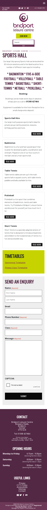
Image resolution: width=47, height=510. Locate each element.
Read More (37, 133)
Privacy (22, 483)
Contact (22, 491)
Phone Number (16, 317)
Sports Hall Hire (12, 118)
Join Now (23, 36)
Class (11, 328)
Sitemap (22, 489)
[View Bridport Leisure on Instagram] (28, 8)
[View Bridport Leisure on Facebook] (25, 8)
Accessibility (22, 487)
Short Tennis (11, 226)
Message (13, 338)
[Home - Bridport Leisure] (23, 22)
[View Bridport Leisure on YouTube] (19, 8)
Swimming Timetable (15, 262)
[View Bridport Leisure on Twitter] (22, 8)
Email (7, 306)
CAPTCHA (9, 379)
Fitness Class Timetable (16, 267)
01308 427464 (5, 9)
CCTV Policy (22, 485)
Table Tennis (11, 170)
